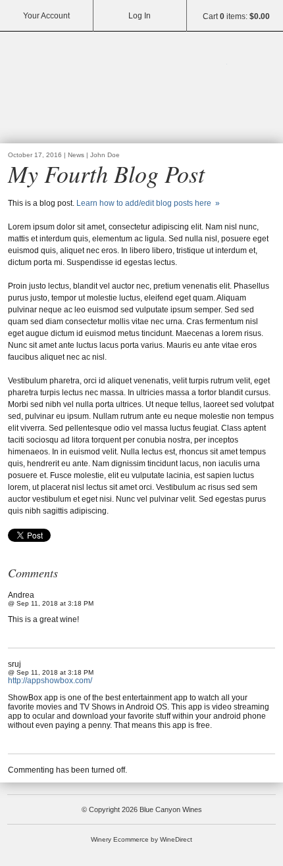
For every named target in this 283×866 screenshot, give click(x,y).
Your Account (46, 15)
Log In (139, 15)
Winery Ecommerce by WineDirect (141, 839)
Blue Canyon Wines (141, 89)
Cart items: (236, 16)
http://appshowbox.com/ (50, 680)
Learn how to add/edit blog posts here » (148, 203)
